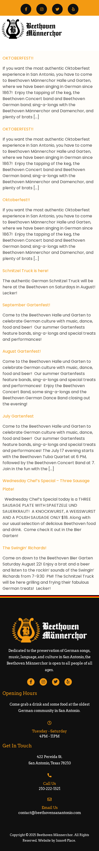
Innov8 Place (65, 840)
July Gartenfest (18, 416)
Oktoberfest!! (16, 200)
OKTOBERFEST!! (18, 58)
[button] (95, 44)
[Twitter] (57, 9)
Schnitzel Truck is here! (25, 271)
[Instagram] (41, 9)
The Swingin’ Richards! (24, 548)
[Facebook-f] (26, 9)
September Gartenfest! (26, 305)
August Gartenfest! (22, 351)
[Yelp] (73, 9)
